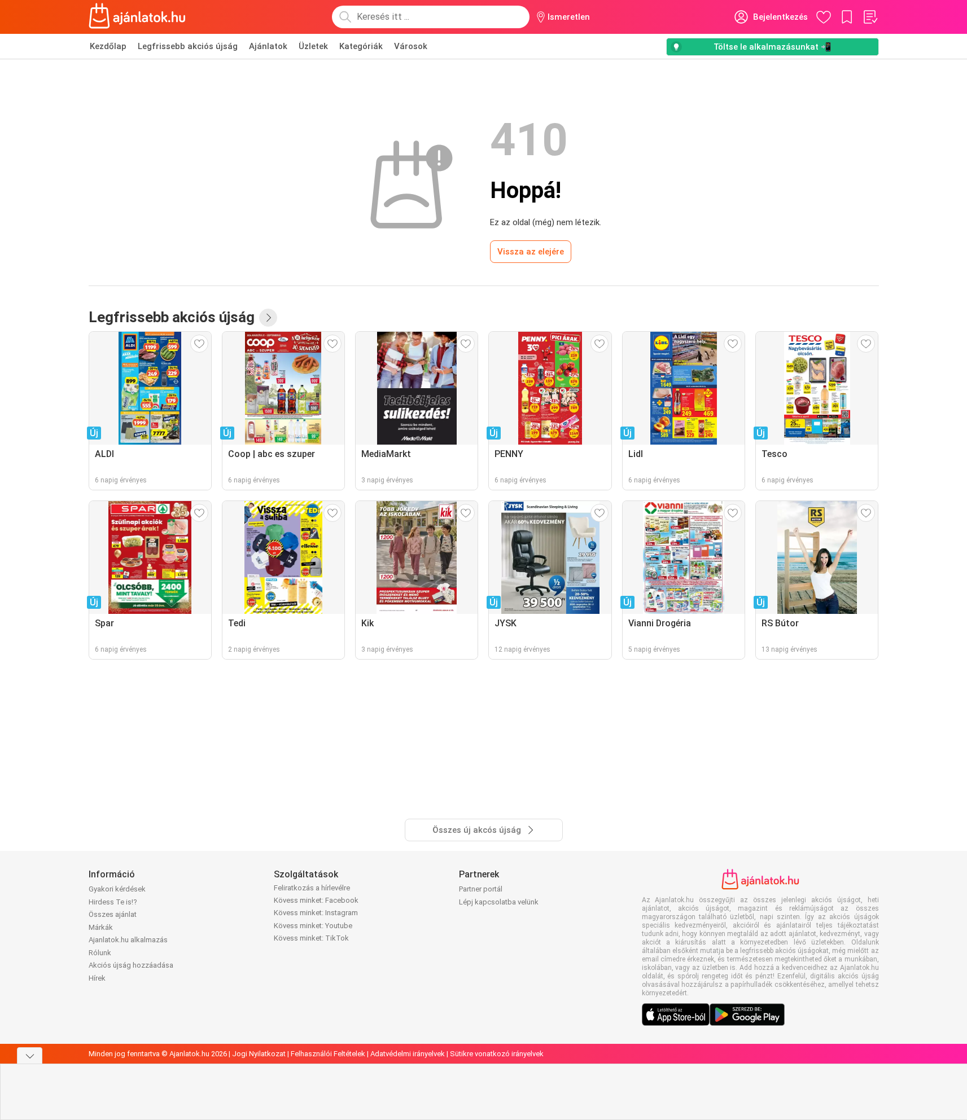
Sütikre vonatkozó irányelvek (497, 1053)
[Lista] (870, 17)
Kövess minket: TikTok (311, 938)
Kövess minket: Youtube (313, 925)
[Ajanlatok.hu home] (137, 17)
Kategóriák (361, 46)
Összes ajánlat (113, 914)
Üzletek (313, 46)
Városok (410, 46)
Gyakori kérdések (117, 889)
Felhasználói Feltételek (328, 1053)
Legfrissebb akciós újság (188, 46)
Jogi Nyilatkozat (259, 1053)
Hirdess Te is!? (113, 902)
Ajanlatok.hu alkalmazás (128, 939)
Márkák (101, 927)
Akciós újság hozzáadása (131, 965)
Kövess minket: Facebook (316, 900)
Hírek (97, 978)
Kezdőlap (108, 46)
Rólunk (100, 952)
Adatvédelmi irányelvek (407, 1053)
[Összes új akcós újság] (268, 318)
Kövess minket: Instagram (316, 912)
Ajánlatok (268, 46)
